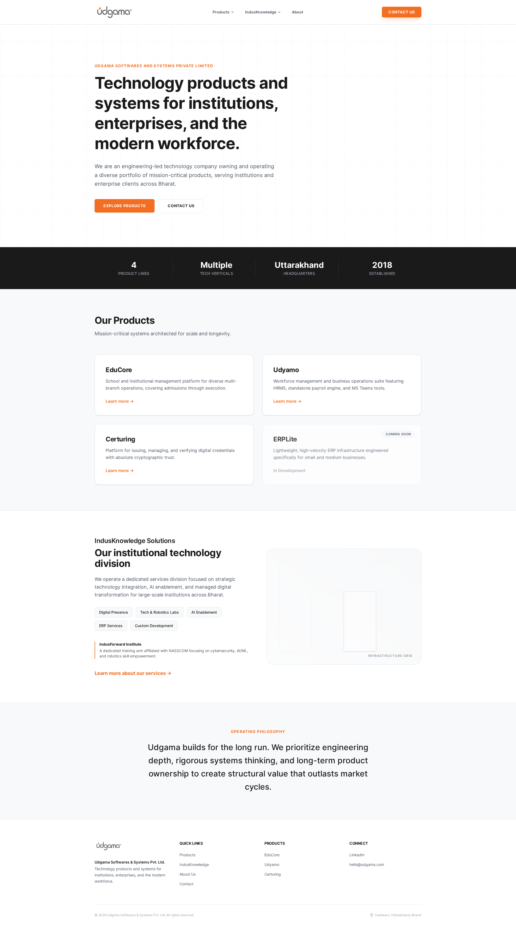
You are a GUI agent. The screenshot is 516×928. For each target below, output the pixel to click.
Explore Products (124, 205)
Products (221, 12)
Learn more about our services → (133, 673)
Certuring (272, 874)
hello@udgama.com (366, 864)
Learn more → (120, 401)
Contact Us (401, 12)
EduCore (272, 855)
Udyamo (271, 864)
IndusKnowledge (260, 12)
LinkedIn (356, 855)
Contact (187, 884)
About (297, 12)
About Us (188, 874)
